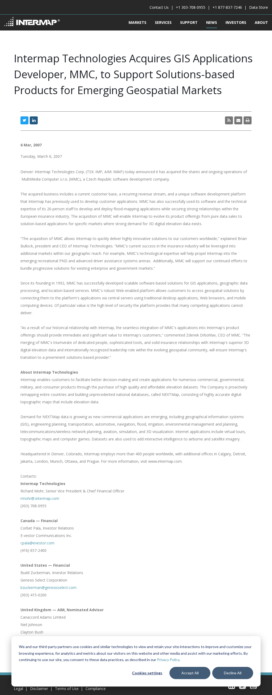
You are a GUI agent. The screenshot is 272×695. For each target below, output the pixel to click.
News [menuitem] (211, 22)
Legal (18, 688)
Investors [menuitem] (236, 22)
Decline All (232, 673)
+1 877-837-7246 (227, 7)
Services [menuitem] (163, 22)
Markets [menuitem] (137, 22)
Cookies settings (147, 673)
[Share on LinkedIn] (34, 120)
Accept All (190, 673)
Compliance (96, 688)
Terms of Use (67, 688)
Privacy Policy (168, 659)
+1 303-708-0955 (190, 7)
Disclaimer (39, 688)
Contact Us (159, 7)
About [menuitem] (261, 22)
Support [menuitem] (189, 22)
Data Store (258, 7)
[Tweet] (24, 120)
